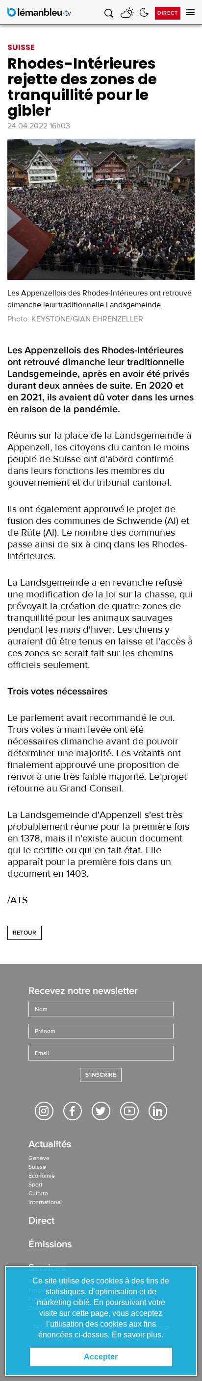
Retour (24, 933)
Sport (35, 1184)
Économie (41, 1176)
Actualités (49, 1145)
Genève (39, 1158)
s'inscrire (100, 1075)
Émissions (50, 1245)
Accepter (101, 1357)
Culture (38, 1193)
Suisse (37, 1167)
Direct (167, 13)
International (45, 1202)
